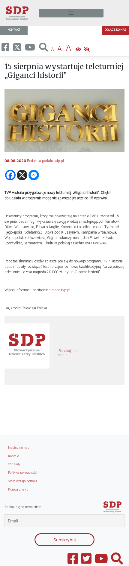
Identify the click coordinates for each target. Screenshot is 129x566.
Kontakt (13, 456)
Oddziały (14, 464)
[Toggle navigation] (71, 13)
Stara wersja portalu (22, 481)
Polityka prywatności (22, 473)
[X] (22, 175)
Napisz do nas (18, 448)
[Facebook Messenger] (33, 175)
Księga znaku (18, 489)
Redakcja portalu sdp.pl (45, 161)
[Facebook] (10, 175)
